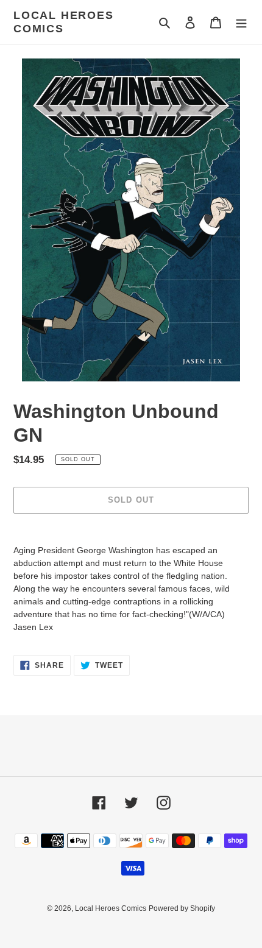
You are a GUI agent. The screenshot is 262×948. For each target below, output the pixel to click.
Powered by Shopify (182, 908)
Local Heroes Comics (63, 22)
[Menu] (241, 22)
